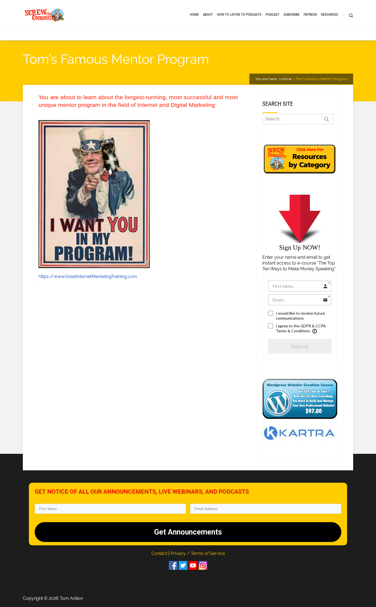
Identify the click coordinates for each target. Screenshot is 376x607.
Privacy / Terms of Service (198, 553)
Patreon (310, 14)
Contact (159, 553)
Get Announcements (188, 532)
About (208, 14)
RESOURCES (329, 14)
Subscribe (291, 14)
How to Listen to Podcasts (239, 14)
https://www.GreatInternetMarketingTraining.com (88, 276)
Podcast (272, 14)
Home (194, 14)
